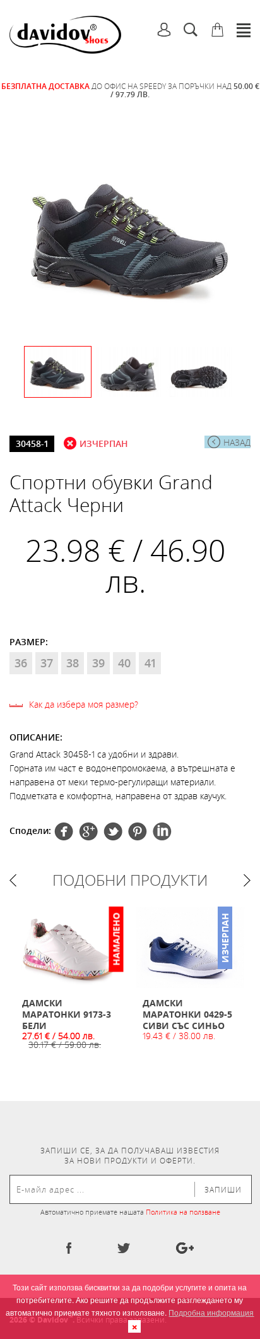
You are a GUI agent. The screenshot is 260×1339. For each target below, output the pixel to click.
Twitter (88, 831)
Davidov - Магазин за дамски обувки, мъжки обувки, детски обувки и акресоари (65, 35)
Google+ (137, 831)
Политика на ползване (183, 1212)
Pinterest (112, 831)
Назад (237, 442)
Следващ (247, 880)
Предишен (12, 880)
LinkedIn (162, 831)
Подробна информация (211, 1312)
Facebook (63, 831)
